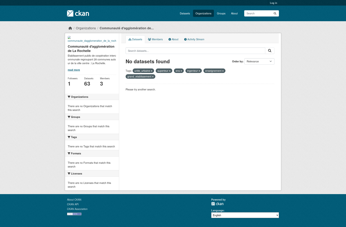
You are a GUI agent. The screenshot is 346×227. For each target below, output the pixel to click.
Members (157, 39)
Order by (237, 61)
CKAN (217, 204)
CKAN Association (77, 209)
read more (74, 70)
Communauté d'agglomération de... (127, 28)
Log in (273, 2)
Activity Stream (195, 39)
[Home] (70, 28)
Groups (221, 13)
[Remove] (151, 70)
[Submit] (275, 13)
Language (217, 210)
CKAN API (73, 204)
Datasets (185, 13)
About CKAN (74, 199)
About (234, 13)
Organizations (203, 13)
